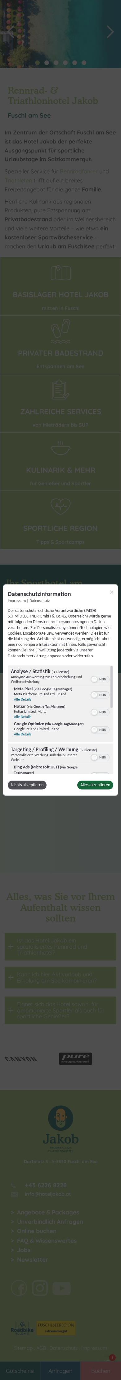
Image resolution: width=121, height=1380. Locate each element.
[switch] (100, 678)
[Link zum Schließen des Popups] (111, 592)
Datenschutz (39, 601)
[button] (94, 679)
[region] (60, 719)
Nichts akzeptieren (27, 784)
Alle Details (22, 699)
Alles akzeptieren (95, 784)
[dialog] (60, 690)
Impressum (17, 601)
